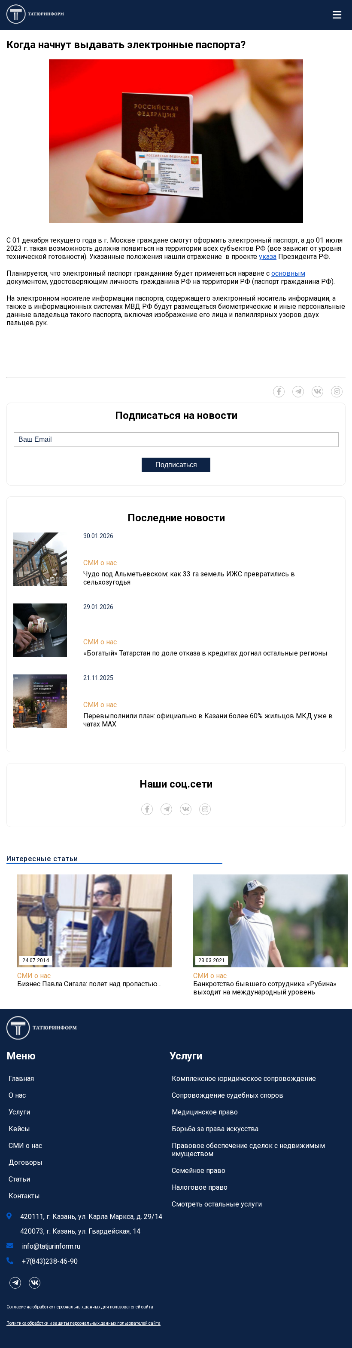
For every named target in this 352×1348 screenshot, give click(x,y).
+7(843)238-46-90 (50, 1261)
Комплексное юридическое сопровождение (244, 1078)
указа (267, 256)
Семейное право (198, 1170)
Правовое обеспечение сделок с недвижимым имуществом (248, 1150)
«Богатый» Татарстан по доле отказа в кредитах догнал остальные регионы (205, 653)
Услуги (19, 1112)
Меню (339, 15)
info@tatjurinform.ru (51, 1246)
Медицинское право (205, 1112)
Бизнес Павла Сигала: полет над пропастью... (89, 984)
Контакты (24, 1196)
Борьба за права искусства (215, 1129)
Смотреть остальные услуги (217, 1204)
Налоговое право (200, 1187)
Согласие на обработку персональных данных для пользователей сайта (79, 1307)
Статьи (19, 1179)
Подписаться (176, 464)
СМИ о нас (100, 563)
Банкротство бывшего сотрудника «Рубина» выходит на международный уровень (265, 988)
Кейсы (19, 1129)
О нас (17, 1095)
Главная (21, 1078)
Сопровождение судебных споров (227, 1095)
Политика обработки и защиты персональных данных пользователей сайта (83, 1323)
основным (288, 273)
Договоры (25, 1162)
